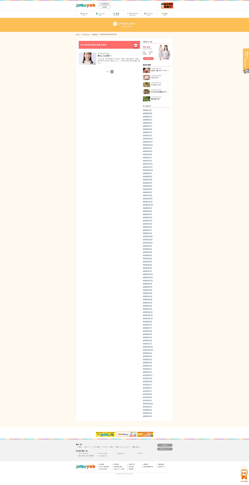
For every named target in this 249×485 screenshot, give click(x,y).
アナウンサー (133, 14)
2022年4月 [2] (147, 223)
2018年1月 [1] (147, 372)
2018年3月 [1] (147, 365)
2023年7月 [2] (147, 179)
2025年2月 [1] (147, 132)
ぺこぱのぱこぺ (102, 456)
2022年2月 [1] (147, 230)
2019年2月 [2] (147, 340)
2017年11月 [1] (147, 378)
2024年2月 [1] (147, 157)
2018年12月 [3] (148, 346)
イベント (150, 14)
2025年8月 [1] (147, 116)
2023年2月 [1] (147, 192)
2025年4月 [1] (147, 126)
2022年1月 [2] (147, 233)
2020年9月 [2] (147, 283)
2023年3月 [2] (147, 189)
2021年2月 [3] (147, 268)
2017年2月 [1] (147, 397)
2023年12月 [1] (148, 163)
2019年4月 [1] (147, 334)
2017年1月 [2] (147, 400)
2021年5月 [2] (147, 258)
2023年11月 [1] (147, 167)
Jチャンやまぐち (83, 453)
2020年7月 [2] (147, 290)
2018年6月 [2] (147, 356)
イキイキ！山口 (102, 453)
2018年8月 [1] (147, 353)
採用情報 (116, 464)
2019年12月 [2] (148, 312)
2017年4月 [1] (147, 391)
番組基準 (146, 464)
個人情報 (131, 466)
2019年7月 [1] (147, 324)
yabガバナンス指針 (119, 469)
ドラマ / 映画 (96, 447)
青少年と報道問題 (104, 466)
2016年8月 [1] (147, 410)
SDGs (166, 14)
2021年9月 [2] (147, 246)
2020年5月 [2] (147, 296)
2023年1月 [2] (147, 195)
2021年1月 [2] (147, 271)
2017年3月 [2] (147, 394)
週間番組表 (105, 4)
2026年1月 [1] (147, 110)
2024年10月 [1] (148, 145)
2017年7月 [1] (147, 384)
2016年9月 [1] (147, 406)
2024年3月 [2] (147, 154)
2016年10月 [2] (148, 403)
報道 (80, 447)
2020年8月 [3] (147, 287)
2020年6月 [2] (147, 293)
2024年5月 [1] (147, 151)
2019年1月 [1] (147, 343)
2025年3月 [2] (147, 129)
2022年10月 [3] (148, 204)
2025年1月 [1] (147, 135)
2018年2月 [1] (147, 369)
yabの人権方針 (103, 469)
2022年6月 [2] (147, 217)
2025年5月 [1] (147, 122)
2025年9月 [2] (147, 113)
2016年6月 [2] (147, 416)
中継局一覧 (132, 464)
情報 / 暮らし (136, 447)
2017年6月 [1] (147, 387)
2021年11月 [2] (147, 239)
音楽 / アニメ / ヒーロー (123, 447)
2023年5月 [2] (147, 182)
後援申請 (164, 445)
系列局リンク (161, 466)
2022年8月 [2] (147, 211)
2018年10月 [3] (148, 350)
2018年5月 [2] (147, 359)
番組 (117, 14)
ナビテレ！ (140, 453)
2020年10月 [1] (148, 280)
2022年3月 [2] (147, 227)
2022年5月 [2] (147, 220)
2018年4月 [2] (147, 362)
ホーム (85, 14)
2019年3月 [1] (147, 337)
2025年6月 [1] (147, 119)
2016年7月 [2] (147, 413)
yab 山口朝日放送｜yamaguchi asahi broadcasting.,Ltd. (85, 5)
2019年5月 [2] (147, 331)
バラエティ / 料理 (108, 447)
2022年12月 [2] (148, 198)
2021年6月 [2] (147, 255)
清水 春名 (95, 34)
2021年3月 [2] (147, 264)
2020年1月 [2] (147, 309)
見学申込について (165, 449)
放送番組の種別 (118, 466)
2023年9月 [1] (147, 173)
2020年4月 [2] (147, 299)
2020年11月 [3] (148, 277)
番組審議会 (161, 464)
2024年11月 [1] (147, 141)
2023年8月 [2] (147, 176)
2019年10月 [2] (148, 318)
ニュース (101, 14)
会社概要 (101, 464)
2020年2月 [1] (147, 305)
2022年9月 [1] (147, 208)
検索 (105, 7)
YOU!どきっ (121, 453)
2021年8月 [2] (147, 249)
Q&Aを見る (148, 58)
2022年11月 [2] (147, 201)
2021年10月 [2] (148, 242)
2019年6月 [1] (147, 328)
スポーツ (86, 447)
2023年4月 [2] (147, 186)
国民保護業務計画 (148, 466)
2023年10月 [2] (148, 170)
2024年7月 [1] (147, 148)
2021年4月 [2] (147, 261)
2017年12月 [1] (147, 375)
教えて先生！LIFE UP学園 (86, 456)
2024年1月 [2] (147, 160)
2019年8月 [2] (147, 321)
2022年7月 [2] (147, 214)
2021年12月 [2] (147, 236)
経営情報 (131, 469)
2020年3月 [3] (147, 302)
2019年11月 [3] (148, 315)
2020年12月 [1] (148, 274)
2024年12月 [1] (148, 138)
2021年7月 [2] (147, 252)
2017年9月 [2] (147, 381)
